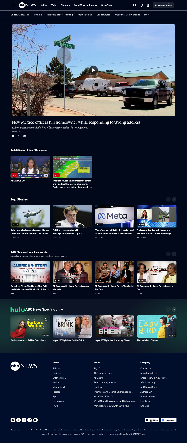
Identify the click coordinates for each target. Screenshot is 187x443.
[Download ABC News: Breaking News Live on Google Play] (168, 420)
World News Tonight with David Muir (111, 406)
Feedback (145, 401)
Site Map (144, 406)
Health (56, 382)
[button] (14, 5)
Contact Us (145, 368)
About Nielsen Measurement (165, 430)
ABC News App (147, 382)
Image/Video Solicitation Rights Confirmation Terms (133, 430)
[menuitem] (20, 15)
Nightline (98, 387)
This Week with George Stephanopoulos (113, 392)
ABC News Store (148, 387)
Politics (56, 368)
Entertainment (59, 378)
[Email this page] (24, 136)
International (59, 387)
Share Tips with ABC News (153, 378)
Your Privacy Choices (43, 430)
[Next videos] (174, 199)
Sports (56, 396)
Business (57, 373)
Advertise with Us (148, 373)
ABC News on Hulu (103, 373)
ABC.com (98, 378)
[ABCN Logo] (27, 5)
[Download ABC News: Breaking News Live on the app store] (152, 420)
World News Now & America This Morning (114, 401)
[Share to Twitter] (18, 136)
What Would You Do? (104, 396)
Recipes (56, 392)
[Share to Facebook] (13, 136)
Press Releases (147, 396)
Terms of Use (28, 430)
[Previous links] (168, 309)
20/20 (97, 368)
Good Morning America (105, 382)
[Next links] (174, 309)
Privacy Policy (16, 430)
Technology (58, 401)
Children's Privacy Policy (63, 430)
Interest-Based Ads (104, 430)
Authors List (146, 392)
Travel (55, 406)
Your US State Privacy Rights (84, 430)
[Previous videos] (168, 199)
